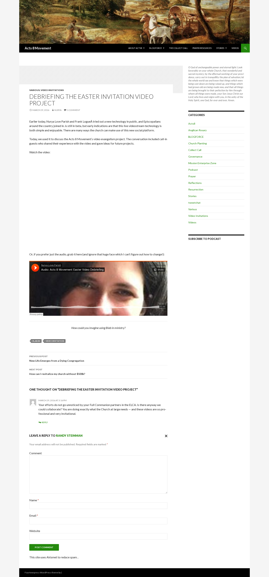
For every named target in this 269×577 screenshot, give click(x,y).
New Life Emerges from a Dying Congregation (56, 358)
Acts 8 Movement (38, 48)
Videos (235, 48)
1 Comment (73, 110)
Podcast (193, 169)
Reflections (195, 182)
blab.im (36, 341)
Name (34, 500)
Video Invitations (52, 90)
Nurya (57, 110)
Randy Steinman (69, 435)
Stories (220, 48)
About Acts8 (135, 48)
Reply (45, 422)
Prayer (192, 176)
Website (34, 531)
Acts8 (191, 123)
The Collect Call (178, 48)
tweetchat (194, 202)
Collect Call (194, 149)
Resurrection (195, 189)
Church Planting (197, 143)
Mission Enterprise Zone (202, 163)
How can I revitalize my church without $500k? (57, 371)
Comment (35, 453)
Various (34, 90)
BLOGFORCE (155, 48)
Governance (195, 156)
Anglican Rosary (197, 130)
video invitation (54, 341)
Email (33, 515)
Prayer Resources (202, 48)
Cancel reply (165, 435)
